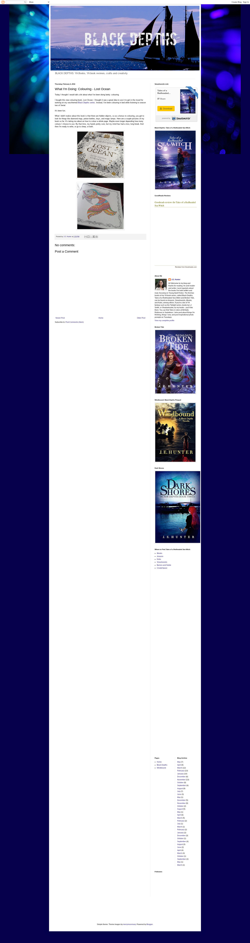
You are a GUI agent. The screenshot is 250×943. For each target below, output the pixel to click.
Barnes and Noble (164, 565)
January (180, 774)
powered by (166, 118)
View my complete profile (164, 321)
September (181, 785)
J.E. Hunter (175, 280)
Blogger (150, 924)
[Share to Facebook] (93, 236)
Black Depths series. (86, 103)
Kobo (159, 559)
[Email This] (85, 236)
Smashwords (162, 562)
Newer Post (60, 318)
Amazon (160, 556)
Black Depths (162, 765)
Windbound (161, 768)
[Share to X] (91, 236)
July (178, 791)
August (180, 788)
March (179, 768)
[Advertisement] (163, 617)
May (179, 762)
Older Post (141, 318)
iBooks (159, 553)
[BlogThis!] (88, 236)
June (179, 794)
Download (167, 108)
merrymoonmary (129, 924)
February (180, 771)
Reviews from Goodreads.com (186, 267)
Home (101, 318)
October (180, 783)
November (181, 780)
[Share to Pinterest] (96, 236)
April (179, 765)
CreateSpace (162, 568)
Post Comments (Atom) (75, 322)
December (181, 777)
